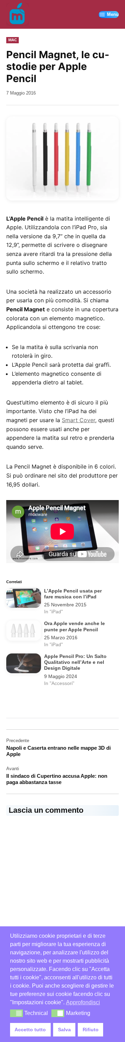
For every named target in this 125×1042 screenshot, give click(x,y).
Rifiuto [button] (91, 1029)
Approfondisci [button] (83, 1002)
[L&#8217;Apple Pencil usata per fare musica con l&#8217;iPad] (23, 599)
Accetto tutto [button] (30, 1029)
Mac (12, 40)
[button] (62, 158)
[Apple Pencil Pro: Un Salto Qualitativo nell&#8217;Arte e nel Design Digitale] (23, 664)
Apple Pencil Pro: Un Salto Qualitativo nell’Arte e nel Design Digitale (75, 662)
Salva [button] (64, 1029)
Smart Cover (78, 420)
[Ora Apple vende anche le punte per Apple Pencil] (23, 632)
